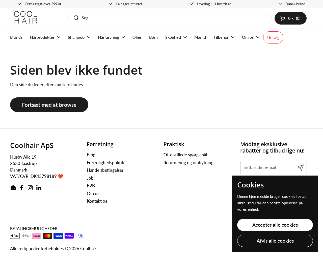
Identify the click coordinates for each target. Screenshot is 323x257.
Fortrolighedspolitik (105, 162)
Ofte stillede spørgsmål (185, 154)
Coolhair (88, 248)
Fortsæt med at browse (49, 104)
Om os (93, 193)
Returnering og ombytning (188, 162)
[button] (291, 18)
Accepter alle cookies (275, 225)
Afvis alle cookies (275, 241)
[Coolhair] (26, 18)
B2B (91, 185)
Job (90, 178)
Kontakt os (97, 201)
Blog (91, 154)
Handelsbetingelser (105, 170)
